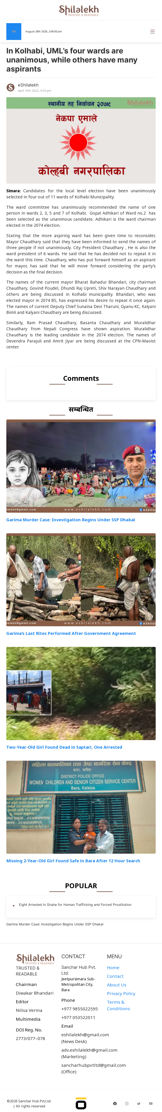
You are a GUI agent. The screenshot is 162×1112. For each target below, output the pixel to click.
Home (113, 967)
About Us (116, 985)
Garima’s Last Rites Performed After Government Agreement (71, 633)
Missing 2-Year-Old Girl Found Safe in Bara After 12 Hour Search (73, 861)
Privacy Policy (121, 993)
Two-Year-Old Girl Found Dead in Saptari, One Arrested (64, 747)
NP (14, 31)
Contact (115, 976)
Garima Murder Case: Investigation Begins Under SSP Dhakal (70, 520)
